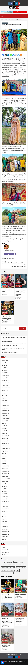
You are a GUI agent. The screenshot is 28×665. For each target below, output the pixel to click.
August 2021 (5, 511)
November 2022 (5, 473)
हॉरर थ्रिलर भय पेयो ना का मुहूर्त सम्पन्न (19, 265)
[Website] (15, 254)
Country (21, 562)
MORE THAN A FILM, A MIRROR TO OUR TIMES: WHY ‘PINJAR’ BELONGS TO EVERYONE (20, 292)
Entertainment (5, 282)
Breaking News (9, 562)
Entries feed (5, 549)
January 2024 (5, 438)
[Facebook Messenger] (13, 55)
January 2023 (5, 468)
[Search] (25, 16)
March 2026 (4, 372)
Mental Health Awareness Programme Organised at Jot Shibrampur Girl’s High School (13, 344)
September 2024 (6, 418)
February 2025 (5, 405)
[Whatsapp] (11, 55)
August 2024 (5, 420)
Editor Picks (4, 283)
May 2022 (4, 488)
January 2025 (5, 408)
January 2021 (5, 529)
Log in (3, 547)
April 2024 (4, 430)
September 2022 (6, 478)
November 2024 (5, 413)
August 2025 (5, 390)
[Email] (13, 254)
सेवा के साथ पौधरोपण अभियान (7, 341)
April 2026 (4, 370)
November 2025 (5, 382)
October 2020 (5, 536)
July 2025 (4, 393)
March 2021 (4, 524)
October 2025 (5, 385)
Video (11, 573)
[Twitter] (18, 55)
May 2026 (4, 367)
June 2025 (4, 395)
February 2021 (5, 526)
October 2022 (5, 476)
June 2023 (4, 456)
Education (4, 612)
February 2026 (5, 375)
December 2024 (5, 410)
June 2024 (4, 425)
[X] (6, 55)
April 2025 (4, 400)
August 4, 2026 (18, 624)
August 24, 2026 (18, 597)
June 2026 (4, 365)
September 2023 (6, 448)
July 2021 (4, 514)
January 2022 (5, 498)
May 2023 (4, 458)
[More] (21, 55)
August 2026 (5, 360)
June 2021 (4, 516)
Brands (3, 562)
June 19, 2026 (5, 322)
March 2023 (4, 463)
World (15, 573)
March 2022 (4, 493)
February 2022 (5, 496)
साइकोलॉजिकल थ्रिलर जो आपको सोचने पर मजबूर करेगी (12, 262)
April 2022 (4, 491)
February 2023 (5, 466)
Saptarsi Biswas (5, 27)
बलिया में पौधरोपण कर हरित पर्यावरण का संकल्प (9, 352)
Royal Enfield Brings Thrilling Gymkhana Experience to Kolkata (13, 338)
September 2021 (6, 509)
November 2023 (5, 443)
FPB (10, 567)
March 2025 (4, 403)
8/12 (5, 258)
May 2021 (4, 519)
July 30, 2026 (5, 649)
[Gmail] (16, 55)
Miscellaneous (5, 570)
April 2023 (4, 461)
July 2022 (4, 483)
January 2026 (5, 377)
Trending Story (5, 286)
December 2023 (5, 440)
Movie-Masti (12, 570)
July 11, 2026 (5, 294)
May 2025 (4, 398)
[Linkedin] (8, 55)
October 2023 (5, 445)
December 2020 (5, 531)
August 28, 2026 (5, 600)
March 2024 (4, 433)
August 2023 (5, 451)
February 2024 (5, 435)
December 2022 (5, 471)
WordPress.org (5, 554)
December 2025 (5, 380)
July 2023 (4, 453)
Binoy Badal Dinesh (10, 258)
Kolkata (18, 567)
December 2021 (5, 501)
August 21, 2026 (5, 626)
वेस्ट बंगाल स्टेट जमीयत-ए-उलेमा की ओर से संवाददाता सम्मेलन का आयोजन (13, 348)
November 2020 (5, 534)
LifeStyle (23, 567)
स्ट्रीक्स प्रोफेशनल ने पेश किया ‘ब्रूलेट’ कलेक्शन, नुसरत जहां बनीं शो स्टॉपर (6, 318)
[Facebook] (3, 55)
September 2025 (6, 387)
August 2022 (5, 481)
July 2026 (4, 362)
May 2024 (4, 428)
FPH (14, 567)
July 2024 (4, 423)
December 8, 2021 (13, 27)
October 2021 (5, 506)
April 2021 (4, 521)
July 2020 (4, 539)
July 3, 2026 (18, 298)
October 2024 (5, 415)
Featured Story (5, 285)
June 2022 (4, 486)
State (17, 570)
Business (16, 562)
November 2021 (5, 503)
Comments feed (5, 552)
